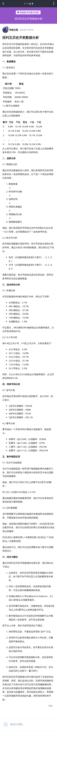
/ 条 (27, 3)
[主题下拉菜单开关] (54, 3)
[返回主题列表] (3, 3)
